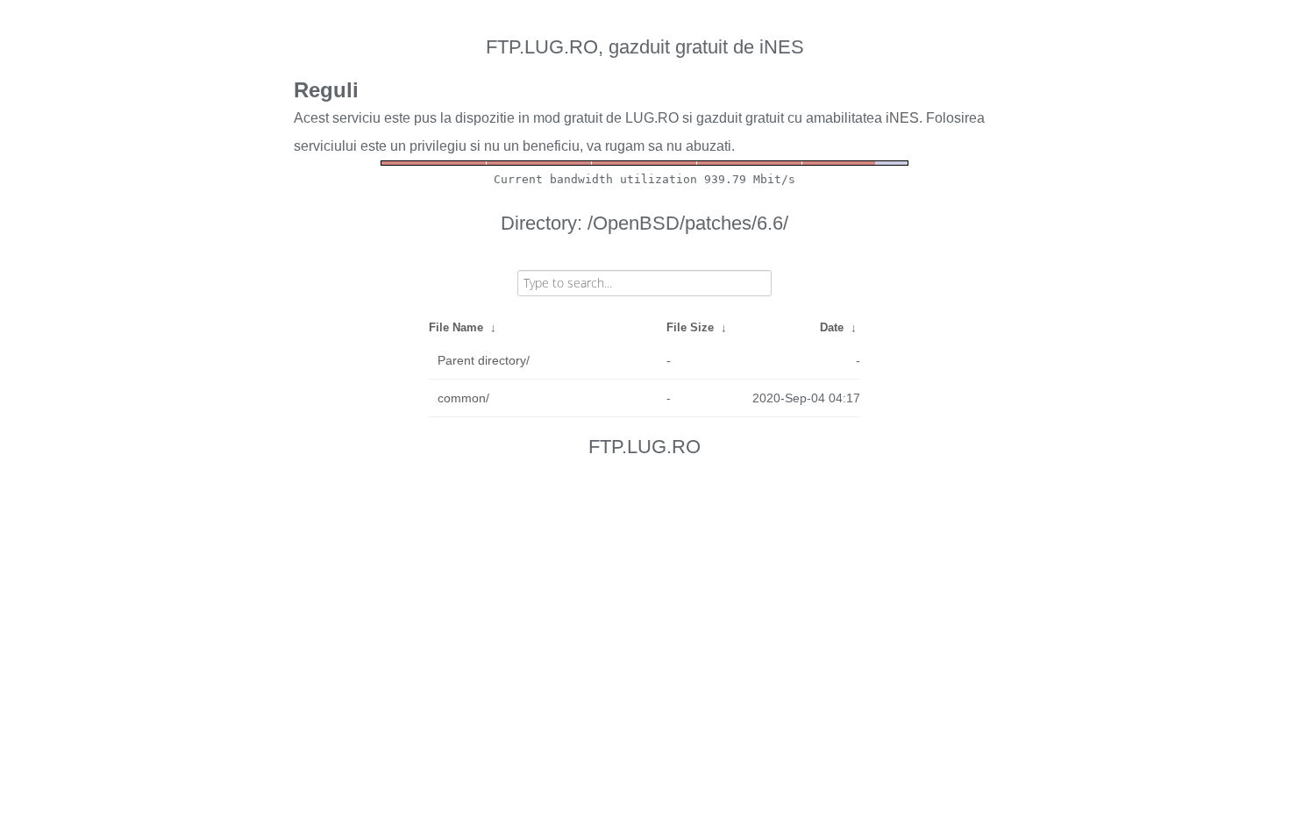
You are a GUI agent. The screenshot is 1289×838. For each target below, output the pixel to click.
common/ (463, 398)
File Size (690, 327)
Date (832, 327)
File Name (456, 327)
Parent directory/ (484, 360)
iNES (902, 117)
